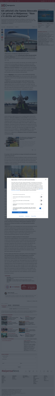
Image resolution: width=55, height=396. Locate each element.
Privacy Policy (33, 216)
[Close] (46, 180)
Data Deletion (21, 216)
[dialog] (27, 198)
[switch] (40, 197)
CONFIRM (20, 212)
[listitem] (27, 194)
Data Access (27, 216)
